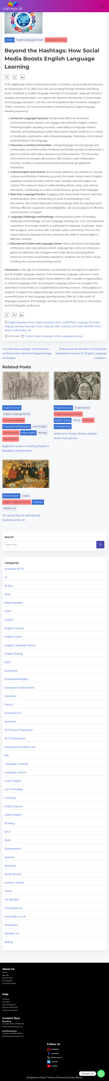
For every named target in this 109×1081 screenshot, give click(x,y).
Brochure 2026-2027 (10, 1007)
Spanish (9, 857)
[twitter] (14, 77)
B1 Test (9, 585)
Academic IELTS (14, 568)
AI (6, 577)
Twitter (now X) (56, 1058)
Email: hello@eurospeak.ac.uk (13, 1036)
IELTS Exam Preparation (19, 729)
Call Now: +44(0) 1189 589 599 (13, 1024)
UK (29, 330)
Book (8, 594)
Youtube (54, 1066)
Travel (8, 891)
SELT (8, 831)
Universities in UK (15, 916)
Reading (42, 432)
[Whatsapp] (101, 1073)
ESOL (8, 662)
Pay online (6, 1002)
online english (28, 432)
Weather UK (9, 508)
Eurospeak (11, 670)
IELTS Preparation (15, 738)
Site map (5, 975)
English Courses (11, 407)
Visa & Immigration (9, 1005)
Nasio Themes (48, 1077)
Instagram (55, 1049)
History (4, 972)
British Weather (11, 495)
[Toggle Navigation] (102, 6)
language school (33, 326)
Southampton (19, 330)
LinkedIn (54, 1062)
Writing (9, 942)
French (76, 420)
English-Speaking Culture (48, 322)
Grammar (88, 420)
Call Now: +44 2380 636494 (12, 1033)
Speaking (10, 865)
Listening (10, 797)
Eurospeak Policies (9, 983)
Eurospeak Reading (13, 420)
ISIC (7, 755)
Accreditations (7, 981)
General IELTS (13, 713)
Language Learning (56, 39)
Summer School (14, 882)
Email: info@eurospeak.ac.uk (12, 1027)
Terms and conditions (10, 1010)
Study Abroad (13, 874)
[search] (100, 544)
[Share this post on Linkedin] (22, 77)
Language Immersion (88, 322)
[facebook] (7, 77)
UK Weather (12, 899)
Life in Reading (10, 432)
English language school (21, 322)
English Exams (82, 407)
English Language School (29, 39)
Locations (5, 999)
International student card (20, 746)
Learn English (40, 426)
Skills (8, 840)
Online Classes (13, 806)
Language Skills (51, 326)
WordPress (76, 1077)
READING (89, 326)
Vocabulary (11, 924)
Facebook (54, 1053)
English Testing (62, 420)
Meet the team (7, 978)
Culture (9, 39)
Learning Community (72, 326)
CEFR (8, 611)
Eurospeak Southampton (16, 426)
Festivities (38, 502)
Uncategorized (62, 426)
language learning (14, 326)
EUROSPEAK (69, 322)
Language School (15, 772)
